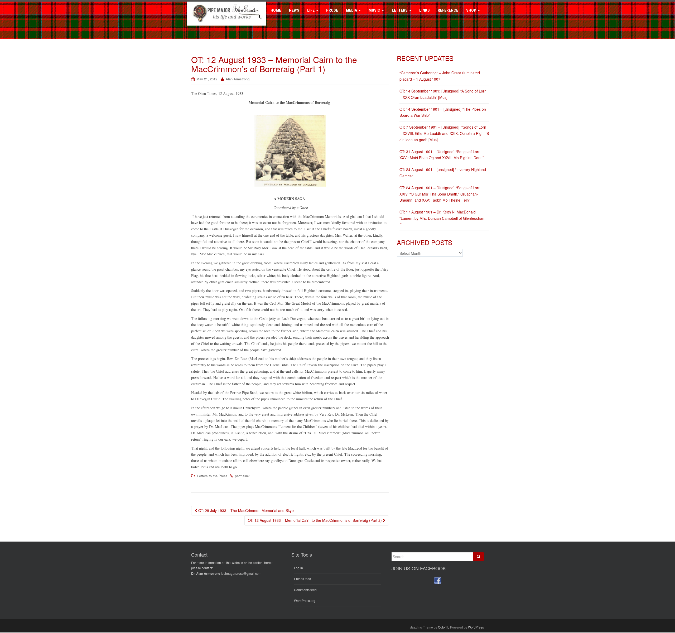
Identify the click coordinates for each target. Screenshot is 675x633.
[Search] (478, 556)
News (294, 10)
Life (311, 10)
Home (276, 10)
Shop (471, 10)
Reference (448, 10)
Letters (400, 10)
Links (424, 10)
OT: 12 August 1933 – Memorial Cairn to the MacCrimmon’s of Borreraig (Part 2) (315, 520)
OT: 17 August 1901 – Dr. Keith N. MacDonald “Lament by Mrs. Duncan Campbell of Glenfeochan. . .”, (443, 218)
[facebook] (437, 580)
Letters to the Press (212, 475)
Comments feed (305, 589)
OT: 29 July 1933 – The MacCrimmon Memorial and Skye (245, 510)
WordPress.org (304, 600)
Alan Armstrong (237, 78)
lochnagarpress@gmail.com (241, 573)
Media (352, 10)
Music (375, 10)
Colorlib (443, 627)
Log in (298, 568)
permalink (242, 475)
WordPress (476, 627)
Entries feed (302, 578)
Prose (332, 10)
